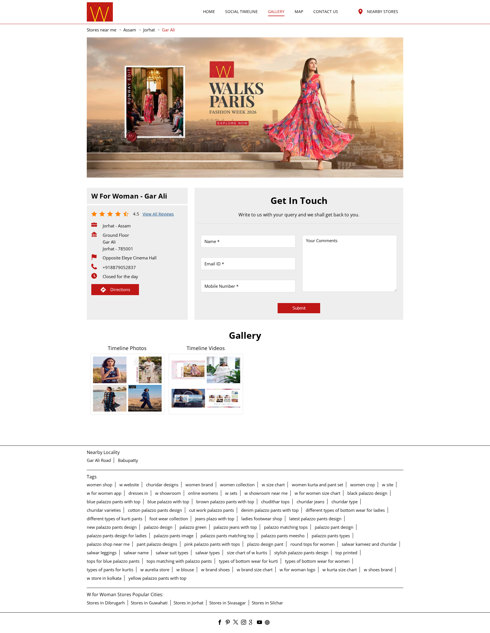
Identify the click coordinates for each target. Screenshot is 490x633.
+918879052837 (119, 267)
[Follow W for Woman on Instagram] (245, 622)
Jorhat (149, 30)
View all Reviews (158, 214)
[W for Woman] (100, 12)
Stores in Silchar (267, 602)
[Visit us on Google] (253, 622)
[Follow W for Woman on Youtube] (261, 622)
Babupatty (128, 460)
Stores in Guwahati (149, 602)
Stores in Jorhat (188, 602)
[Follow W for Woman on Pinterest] (229, 622)
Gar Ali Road (99, 460)
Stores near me (101, 30)
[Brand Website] (269, 622)
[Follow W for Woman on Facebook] (221, 622)
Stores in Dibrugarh (106, 602)
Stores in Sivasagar (227, 602)
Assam (129, 30)
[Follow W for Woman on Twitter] (237, 622)
